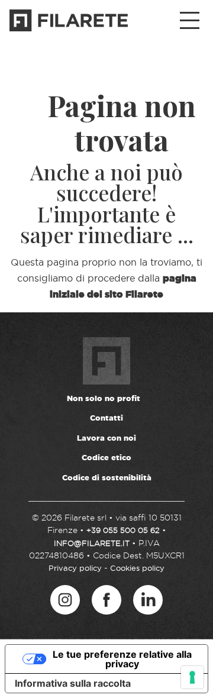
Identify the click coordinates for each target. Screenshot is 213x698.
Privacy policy (75, 568)
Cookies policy (137, 568)
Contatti (106, 417)
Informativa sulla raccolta (73, 683)
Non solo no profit (103, 398)
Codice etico (106, 457)
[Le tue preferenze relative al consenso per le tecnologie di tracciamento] (192, 677)
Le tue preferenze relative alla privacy (122, 659)
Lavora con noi (106, 437)
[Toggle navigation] (189, 21)
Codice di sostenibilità (106, 477)
